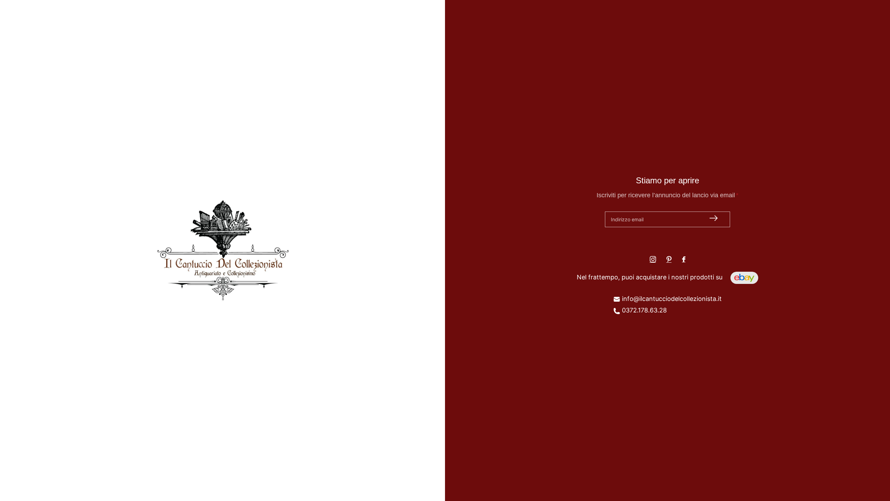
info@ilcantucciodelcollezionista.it (671, 298)
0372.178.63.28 (643, 310)
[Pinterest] (669, 259)
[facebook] (684, 259)
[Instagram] (653, 259)
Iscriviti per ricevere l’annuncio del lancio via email (667, 195)
